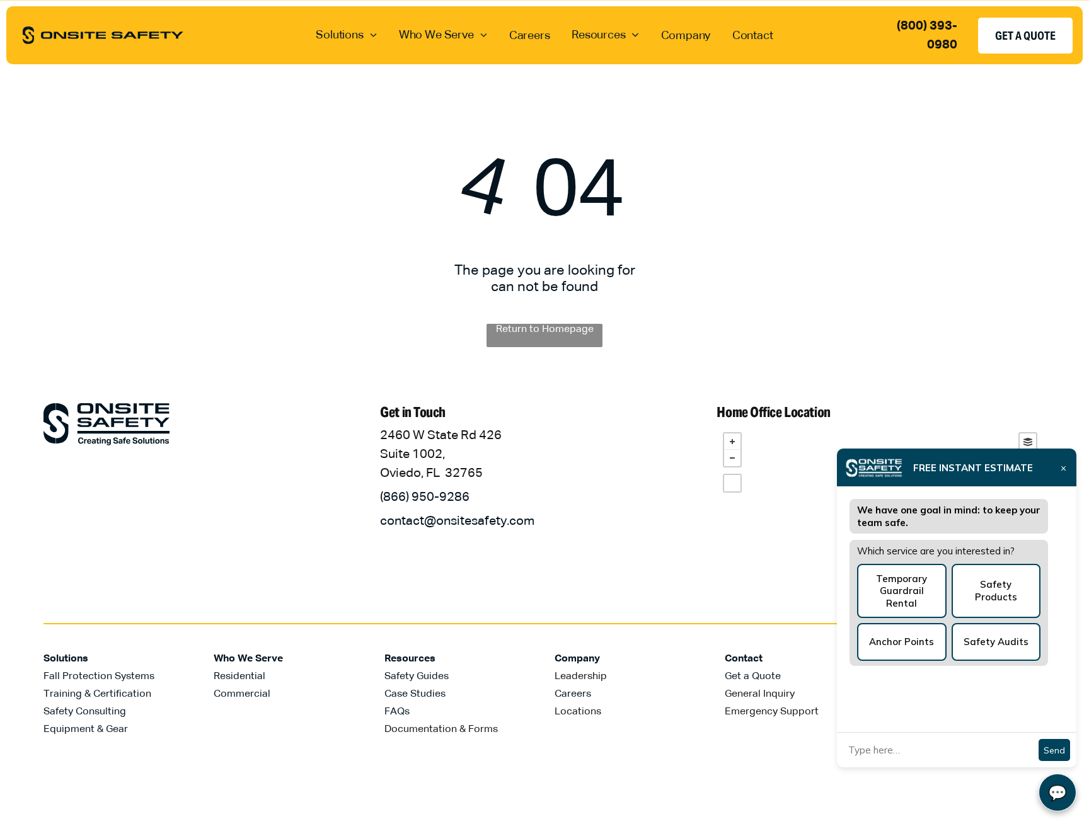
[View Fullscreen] (732, 483)
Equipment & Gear (85, 729)
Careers (573, 694)
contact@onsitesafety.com (457, 521)
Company (577, 659)
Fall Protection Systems (98, 677)
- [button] (732, 458)
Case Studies (415, 694)
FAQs (397, 712)
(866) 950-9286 (425, 497)
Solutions (65, 659)
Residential (239, 677)
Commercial (242, 694)
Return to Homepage (545, 329)
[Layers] (1028, 441)
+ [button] (732, 441)
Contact (744, 659)
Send (1054, 750)
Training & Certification (97, 694)
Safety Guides (416, 677)
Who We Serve (248, 659)
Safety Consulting (84, 712)
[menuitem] (346, 35)
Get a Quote (753, 677)
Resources (409, 659)
